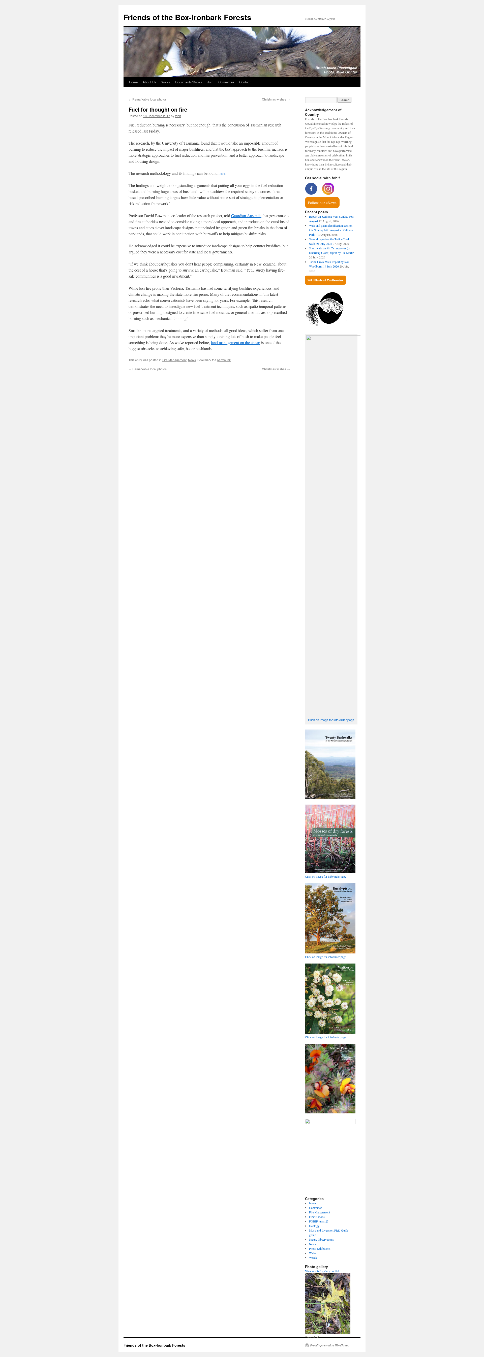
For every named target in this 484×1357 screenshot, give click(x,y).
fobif (178, 116)
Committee (226, 82)
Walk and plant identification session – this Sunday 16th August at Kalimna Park (332, 230)
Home (133, 82)
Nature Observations (321, 1239)
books (312, 1203)
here (222, 173)
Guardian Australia (246, 215)
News (192, 360)
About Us (149, 82)
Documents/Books (188, 82)
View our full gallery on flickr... (324, 1271)
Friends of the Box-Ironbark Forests (187, 17)
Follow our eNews (322, 202)
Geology (314, 1226)
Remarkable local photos (148, 99)
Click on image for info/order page (331, 720)
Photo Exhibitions (319, 1248)
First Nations (317, 1217)
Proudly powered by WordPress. (329, 1345)
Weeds (313, 1257)
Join (210, 82)
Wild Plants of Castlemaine (325, 280)
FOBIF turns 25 (318, 1221)
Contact (245, 82)
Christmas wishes (276, 99)
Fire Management (174, 360)
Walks (165, 82)
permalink (224, 360)
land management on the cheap (235, 342)
